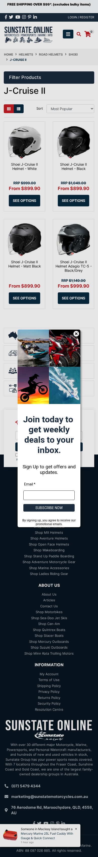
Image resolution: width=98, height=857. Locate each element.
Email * (29, 484)
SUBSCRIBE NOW (49, 508)
